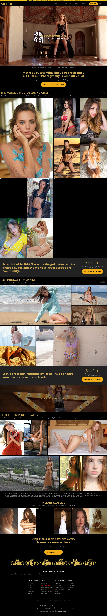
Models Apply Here (45, 585)
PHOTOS (65, 3)
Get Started (93, 3)
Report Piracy (58, 593)
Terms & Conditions (59, 589)
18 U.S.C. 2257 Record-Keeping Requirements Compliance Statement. (53, 605)
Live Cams (30, 589)
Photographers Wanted (46, 587)
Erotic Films (30, 583)
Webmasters (44, 583)
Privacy (56, 591)
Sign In (101, 3)
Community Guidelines (46, 591)
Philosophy (43, 589)
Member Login (58, 583)
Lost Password (58, 585)
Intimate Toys (31, 591)
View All (102, 94)
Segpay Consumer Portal (62, 611)
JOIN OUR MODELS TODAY (92, 379)
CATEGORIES (84, 3)
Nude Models (31, 587)
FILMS (61, 3)
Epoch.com (68, 610)
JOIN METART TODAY (53, 552)
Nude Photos (31, 585)
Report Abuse (44, 593)
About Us (30, 593)
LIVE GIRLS (76, 3)
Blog (69, 589)
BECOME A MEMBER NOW (92, 271)
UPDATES (56, 3)
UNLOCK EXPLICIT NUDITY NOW (53, 84)
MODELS (70, 3)
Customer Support (59, 587)
